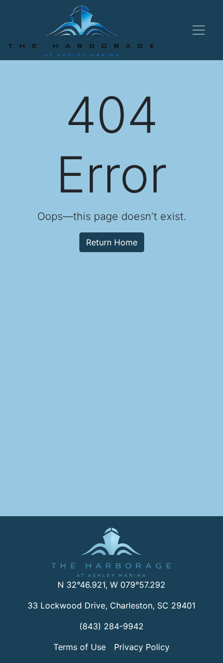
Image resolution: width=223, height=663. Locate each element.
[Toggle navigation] (199, 30)
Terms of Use (79, 647)
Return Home (111, 242)
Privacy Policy (142, 647)
